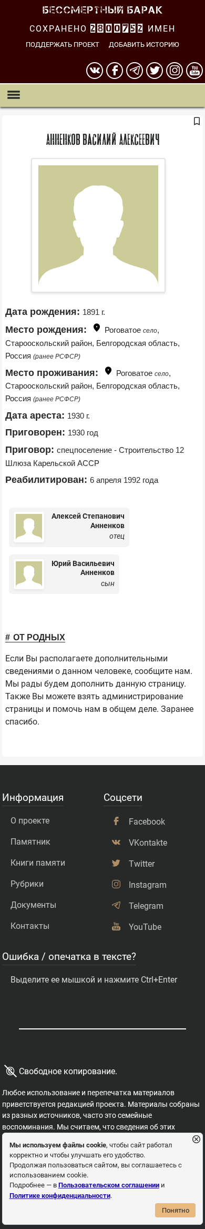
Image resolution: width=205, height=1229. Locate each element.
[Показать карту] (96, 329)
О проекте (30, 821)
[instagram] (174, 70)
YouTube (145, 927)
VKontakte (148, 843)
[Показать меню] (13, 95)
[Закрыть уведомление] (196, 1139)
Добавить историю (144, 44)
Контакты (30, 926)
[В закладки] (196, 122)
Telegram (146, 906)
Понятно (175, 1210)
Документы (33, 905)
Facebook (147, 822)
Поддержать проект (62, 44)
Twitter (142, 864)
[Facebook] (114, 70)
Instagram (148, 885)
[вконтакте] (94, 70)
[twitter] (154, 70)
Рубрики (27, 884)
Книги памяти (38, 863)
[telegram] (134, 70)
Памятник (30, 842)
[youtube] (194, 70)
